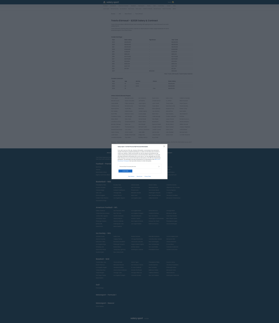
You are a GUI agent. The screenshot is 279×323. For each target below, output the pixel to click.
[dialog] (139, 161)
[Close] (164, 146)
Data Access (139, 176)
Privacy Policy (148, 176)
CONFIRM (125, 171)
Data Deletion (131, 176)
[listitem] (139, 166)
